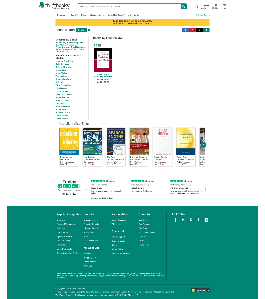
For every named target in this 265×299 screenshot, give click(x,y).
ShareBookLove (91, 220)
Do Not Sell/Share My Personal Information (101, 292)
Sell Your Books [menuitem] (203, 15)
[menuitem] (205, 6)
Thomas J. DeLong (64, 61)
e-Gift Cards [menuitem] (133, 15)
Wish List (88, 266)
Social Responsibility (148, 232)
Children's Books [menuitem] (97, 15)
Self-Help (61, 228)
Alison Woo (60, 70)
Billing (114, 245)
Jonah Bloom (61, 119)
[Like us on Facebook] (175, 220)
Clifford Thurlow (63, 67)
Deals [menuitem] (83, 15)
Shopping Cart (90, 257)
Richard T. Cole (62, 112)
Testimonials (144, 245)
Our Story (143, 220)
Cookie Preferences (143, 292)
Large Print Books (64, 249)
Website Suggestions (121, 253)
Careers (142, 236)
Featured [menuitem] (61, 15)
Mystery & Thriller (64, 236)
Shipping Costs (118, 241)
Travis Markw (61, 116)
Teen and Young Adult (66, 224)
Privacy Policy (75, 292)
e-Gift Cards (89, 232)
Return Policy (117, 249)
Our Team (143, 228)
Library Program (119, 220)
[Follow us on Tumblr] (198, 220)
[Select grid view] (95, 45)
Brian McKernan (63, 106)
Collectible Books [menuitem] (115, 15)
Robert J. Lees (62, 64)
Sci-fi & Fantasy (63, 241)
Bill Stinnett (61, 109)
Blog (86, 236)
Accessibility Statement (164, 292)
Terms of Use (61, 292)
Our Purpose (144, 224)
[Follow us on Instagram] (206, 220)
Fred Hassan (61, 88)
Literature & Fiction (65, 232)
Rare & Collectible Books (67, 253)
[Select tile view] (99, 45)
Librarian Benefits (91, 228)
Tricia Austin (61, 103)
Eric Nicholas (61, 91)
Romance (61, 245)
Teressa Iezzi (61, 76)
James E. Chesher (63, 94)
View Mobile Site (91, 241)
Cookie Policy (127, 292)
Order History (90, 262)
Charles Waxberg (63, 79)
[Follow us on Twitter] (183, 220)
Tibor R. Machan (63, 85)
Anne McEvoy (61, 73)
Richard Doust (62, 97)
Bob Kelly (60, 82)
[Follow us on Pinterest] (191, 220)
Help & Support (118, 237)
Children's (61, 220)
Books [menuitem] (73, 15)
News (141, 241)
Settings (87, 253)
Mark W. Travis (62, 100)
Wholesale (116, 224)
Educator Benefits (91, 224)
